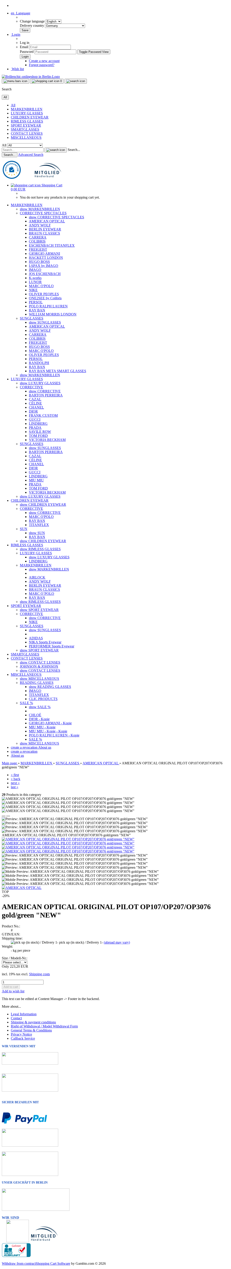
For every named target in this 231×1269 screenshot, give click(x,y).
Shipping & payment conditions (33, 1022)
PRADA (35, 428)
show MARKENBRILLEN (40, 209)
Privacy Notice (21, 1034)
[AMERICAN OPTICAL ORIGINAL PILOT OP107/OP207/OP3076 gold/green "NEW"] (68, 839)
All (13, 105)
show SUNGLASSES (45, 322)
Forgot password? (41, 65)
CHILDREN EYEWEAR (30, 117)
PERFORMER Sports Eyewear (51, 646)
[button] (20, 13)
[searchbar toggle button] (76, 81)
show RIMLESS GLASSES (40, 549)
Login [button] (15, 34)
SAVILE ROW (40, 432)
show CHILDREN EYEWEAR (43, 504)
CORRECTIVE (31, 387)
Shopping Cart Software (53, 1263)
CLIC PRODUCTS (43, 699)
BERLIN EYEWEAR (45, 229)
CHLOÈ (35, 715)
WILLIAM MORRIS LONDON (52, 314)
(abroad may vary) (117, 942)
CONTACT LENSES (27, 133)
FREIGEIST (38, 249)
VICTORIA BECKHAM (47, 440)
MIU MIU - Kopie (42, 727)
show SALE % (40, 707)
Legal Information (24, 1014)
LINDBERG (38, 423)
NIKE (33, 290)
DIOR (33, 411)
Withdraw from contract (19, 1263)
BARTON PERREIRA (46, 395)
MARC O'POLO (41, 286)
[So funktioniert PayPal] (24, 1122)
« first (15, 775)
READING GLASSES (36, 683)
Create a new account (44, 61)
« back (15, 779)
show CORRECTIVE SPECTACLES (56, 217)
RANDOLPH (39, 363)
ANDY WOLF (40, 225)
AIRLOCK (37, 577)
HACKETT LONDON (46, 258)
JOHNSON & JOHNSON (39, 666)
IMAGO (35, 270)
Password (27, 52)
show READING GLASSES (50, 687)
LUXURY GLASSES (27, 113)
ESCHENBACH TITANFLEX (52, 245)
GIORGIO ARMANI (44, 253)
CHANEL (36, 407)
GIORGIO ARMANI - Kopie (50, 723)
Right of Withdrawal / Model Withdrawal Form (44, 1026)
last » (14, 787)
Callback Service (23, 1038)
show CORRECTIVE (45, 391)
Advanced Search (30, 155)
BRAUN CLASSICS (44, 233)
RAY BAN (37, 310)
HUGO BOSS (39, 262)
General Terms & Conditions (31, 1030)
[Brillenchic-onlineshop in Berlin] (31, 76)
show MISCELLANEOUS (39, 678)
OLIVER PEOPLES (44, 294)
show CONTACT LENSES (40, 662)
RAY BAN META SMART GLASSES (57, 371)
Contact (16, 1018)
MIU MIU (36, 480)
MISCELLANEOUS (26, 137)
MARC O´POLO (41, 593)
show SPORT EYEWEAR (39, 610)
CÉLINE (35, 403)
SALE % (26, 703)
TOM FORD (38, 436)
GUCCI (34, 419)
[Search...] (55, 150)
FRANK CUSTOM (43, 415)
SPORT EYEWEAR (26, 125)
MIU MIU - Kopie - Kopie (48, 731)
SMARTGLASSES (25, 129)
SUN (23, 529)
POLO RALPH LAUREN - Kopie (54, 735)
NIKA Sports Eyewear (45, 642)
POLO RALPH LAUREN (48, 306)
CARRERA (37, 237)
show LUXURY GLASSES (40, 383)
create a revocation (24, 747)
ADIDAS (36, 638)
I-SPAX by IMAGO (43, 266)
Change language (33, 21)
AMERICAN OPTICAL (47, 221)
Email (24, 47)
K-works (35, 278)
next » (15, 783)
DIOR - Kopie (39, 719)
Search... (74, 150)
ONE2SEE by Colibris (45, 298)
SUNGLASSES (31, 318)
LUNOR (35, 282)
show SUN (37, 533)
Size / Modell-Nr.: (14, 958)
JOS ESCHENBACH (45, 274)
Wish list (17, 69)
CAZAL (35, 399)
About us (44, 747)
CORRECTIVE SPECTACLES (43, 213)
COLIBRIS (37, 241)
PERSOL (36, 302)
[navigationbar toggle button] (15, 81)
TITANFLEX (39, 525)
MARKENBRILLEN (26, 109)
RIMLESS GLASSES (27, 121)
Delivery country (32, 25)
